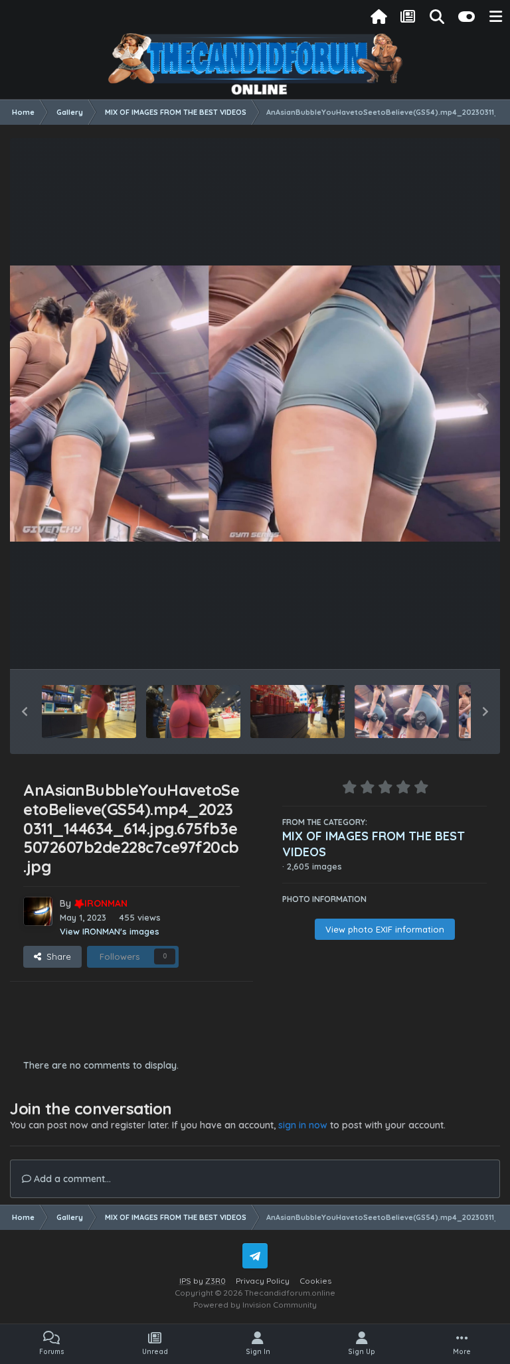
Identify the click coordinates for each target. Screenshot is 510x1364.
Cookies (315, 1281)
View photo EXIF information (384, 929)
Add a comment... (71, 1179)
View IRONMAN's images (109, 931)
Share (56, 956)
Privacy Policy (263, 1281)
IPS (185, 1281)
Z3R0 (215, 1281)
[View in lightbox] (255, 403)
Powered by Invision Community (255, 1305)
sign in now (302, 1125)
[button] (24, 711)
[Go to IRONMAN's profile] (37, 911)
